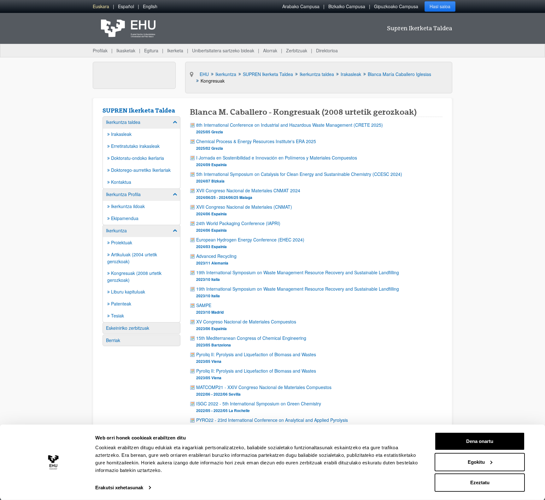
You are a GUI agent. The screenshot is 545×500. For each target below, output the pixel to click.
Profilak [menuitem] (100, 50)
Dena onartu (479, 441)
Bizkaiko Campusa (346, 6)
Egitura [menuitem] (151, 50)
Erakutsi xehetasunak (119, 487)
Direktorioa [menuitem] (327, 50)
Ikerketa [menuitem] (175, 50)
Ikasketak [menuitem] (125, 50)
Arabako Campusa (300, 6)
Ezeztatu (479, 482)
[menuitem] (101, 6)
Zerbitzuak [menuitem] (296, 50)
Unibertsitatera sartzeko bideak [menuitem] (223, 50)
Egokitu (476, 461)
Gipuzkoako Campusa (396, 6)
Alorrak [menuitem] (270, 50)
